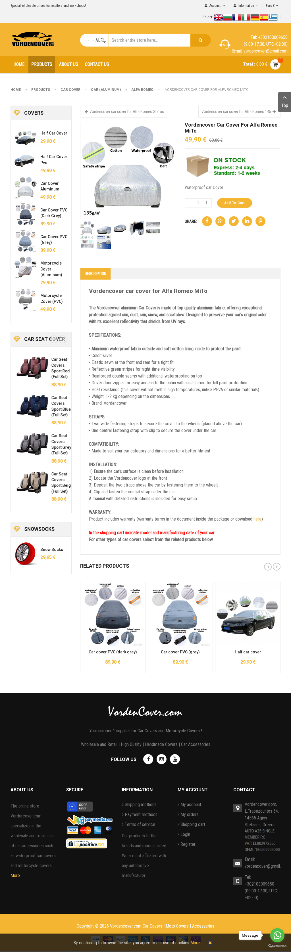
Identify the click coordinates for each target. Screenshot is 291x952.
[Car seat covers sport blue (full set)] (29, 406)
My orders (189, 814)
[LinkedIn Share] (247, 221)
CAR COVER (70, 90)
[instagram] (162, 759)
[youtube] (175, 759)
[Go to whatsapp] (277, 935)
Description (95, 273)
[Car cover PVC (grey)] (25, 241)
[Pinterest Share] (260, 221)
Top (284, 105)
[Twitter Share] (234, 221)
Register (188, 844)
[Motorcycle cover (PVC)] (25, 299)
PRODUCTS (40, 90)
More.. (16, 875)
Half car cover (248, 652)
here (257, 519)
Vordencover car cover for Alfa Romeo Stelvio (127, 111)
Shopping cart (192, 824)
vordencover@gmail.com (262, 866)
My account (190, 804)
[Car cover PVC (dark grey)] (25, 214)
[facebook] (148, 759)
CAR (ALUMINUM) (106, 90)
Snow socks (51, 549)
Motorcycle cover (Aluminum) (51, 269)
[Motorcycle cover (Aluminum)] (25, 267)
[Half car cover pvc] (25, 161)
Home (16, 90)
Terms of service (140, 824)
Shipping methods (141, 804)
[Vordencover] (33, 39)
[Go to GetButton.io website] (277, 946)
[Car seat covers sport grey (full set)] (29, 444)
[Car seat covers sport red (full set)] (29, 367)
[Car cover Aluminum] (25, 187)
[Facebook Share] (207, 221)
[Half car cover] (25, 137)
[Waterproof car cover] (128, 169)
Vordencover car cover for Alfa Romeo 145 (236, 111)
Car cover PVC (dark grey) (113, 652)
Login (185, 834)
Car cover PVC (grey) (180, 652)
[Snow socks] (25, 553)
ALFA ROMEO (142, 90)
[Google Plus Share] (220, 221)
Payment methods (141, 814)
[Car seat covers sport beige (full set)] (29, 482)
